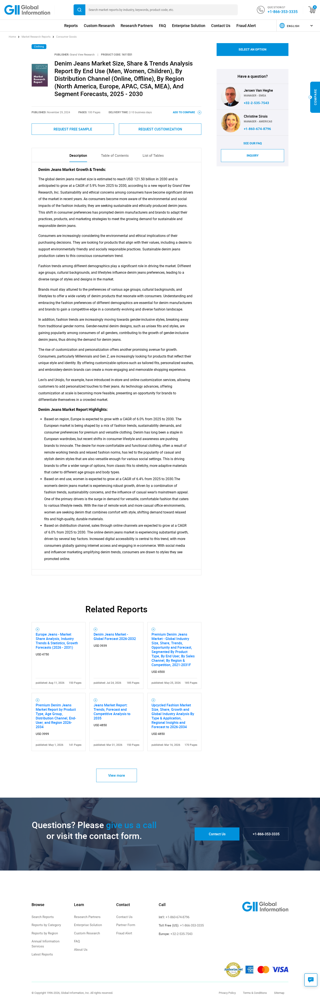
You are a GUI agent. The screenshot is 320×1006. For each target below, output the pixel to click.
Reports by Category (46, 925)
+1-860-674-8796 (257, 129)
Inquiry (253, 155)
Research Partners (137, 25)
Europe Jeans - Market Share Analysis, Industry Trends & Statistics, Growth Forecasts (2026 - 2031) (57, 641)
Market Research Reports (36, 36)
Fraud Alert (246, 25)
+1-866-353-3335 (283, 11)
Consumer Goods (66, 36)
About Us (81, 950)
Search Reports (43, 917)
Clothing (39, 46)
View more (116, 775)
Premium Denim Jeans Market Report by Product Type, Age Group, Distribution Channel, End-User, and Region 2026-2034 (56, 716)
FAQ (162, 25)
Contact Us (220, 25)
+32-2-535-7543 (256, 103)
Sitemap (279, 992)
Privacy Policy (227, 992)
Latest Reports (42, 954)
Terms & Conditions (255, 992)
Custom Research (99, 25)
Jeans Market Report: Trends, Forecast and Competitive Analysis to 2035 (112, 712)
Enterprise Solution (188, 25)
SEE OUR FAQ (252, 143)
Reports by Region (45, 933)
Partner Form (125, 925)
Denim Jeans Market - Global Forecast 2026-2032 (115, 636)
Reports (71, 25)
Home (13, 36)
